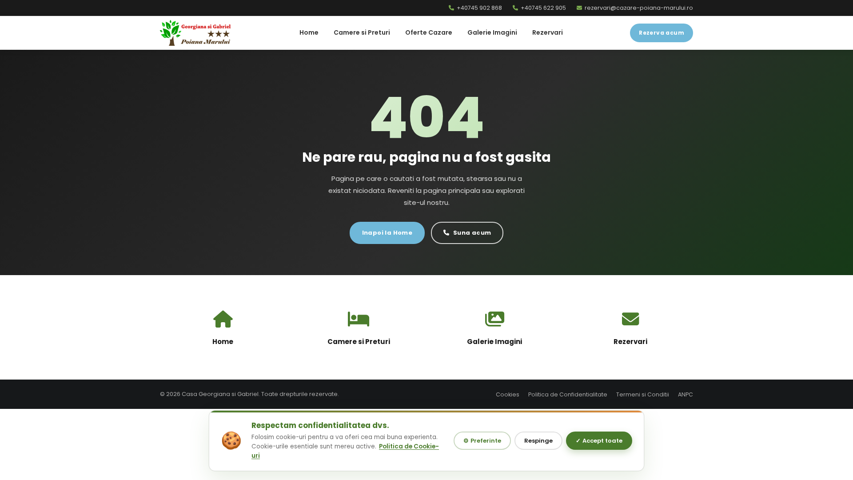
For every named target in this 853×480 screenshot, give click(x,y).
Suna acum (472, 232)
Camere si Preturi (362, 32)
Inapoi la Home (387, 232)
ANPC (685, 394)
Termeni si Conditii (642, 394)
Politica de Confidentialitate (567, 394)
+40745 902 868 (479, 8)
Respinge (538, 440)
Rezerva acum (661, 32)
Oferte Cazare (428, 32)
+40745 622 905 (543, 8)
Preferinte (482, 440)
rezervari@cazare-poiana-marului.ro (639, 8)
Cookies (507, 394)
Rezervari (547, 32)
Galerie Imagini (492, 32)
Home (309, 32)
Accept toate (599, 440)
